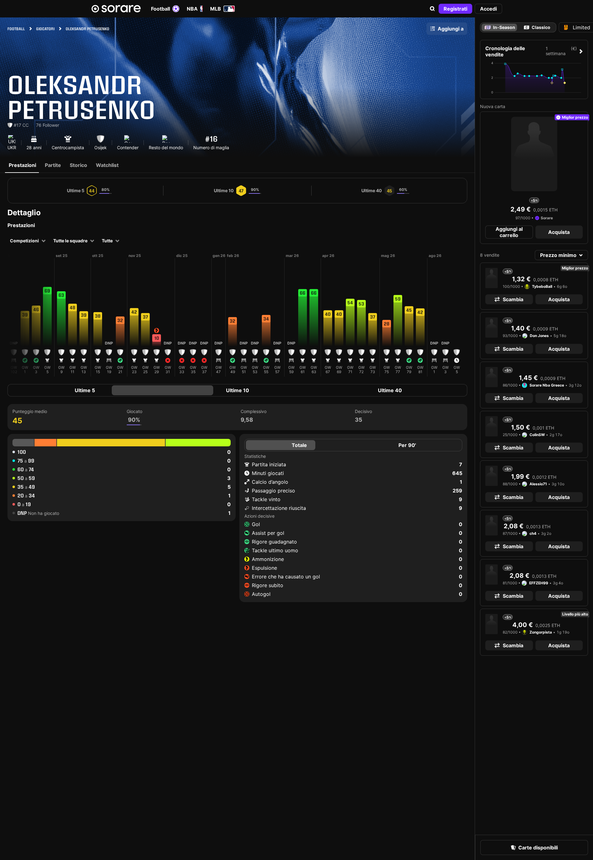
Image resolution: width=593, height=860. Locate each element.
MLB (215, 9)
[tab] (536, 27)
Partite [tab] (53, 165)
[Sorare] (116, 9)
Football (160, 9)
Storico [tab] (78, 165)
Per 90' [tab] (407, 445)
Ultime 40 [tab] (390, 390)
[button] (432, 8)
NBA (192, 9)
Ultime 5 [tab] (85, 390)
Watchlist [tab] (107, 165)
